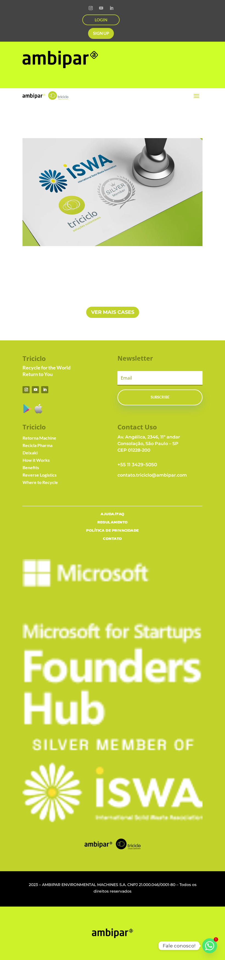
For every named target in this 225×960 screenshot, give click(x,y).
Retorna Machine (39, 437)
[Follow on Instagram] (90, 8)
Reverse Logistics (39, 474)
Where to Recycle (40, 482)
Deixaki (30, 452)
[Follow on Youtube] (101, 8)
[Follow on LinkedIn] (111, 8)
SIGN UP (101, 33)
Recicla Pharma (37, 445)
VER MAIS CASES (112, 312)
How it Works (36, 460)
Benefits (30, 467)
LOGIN (101, 19)
